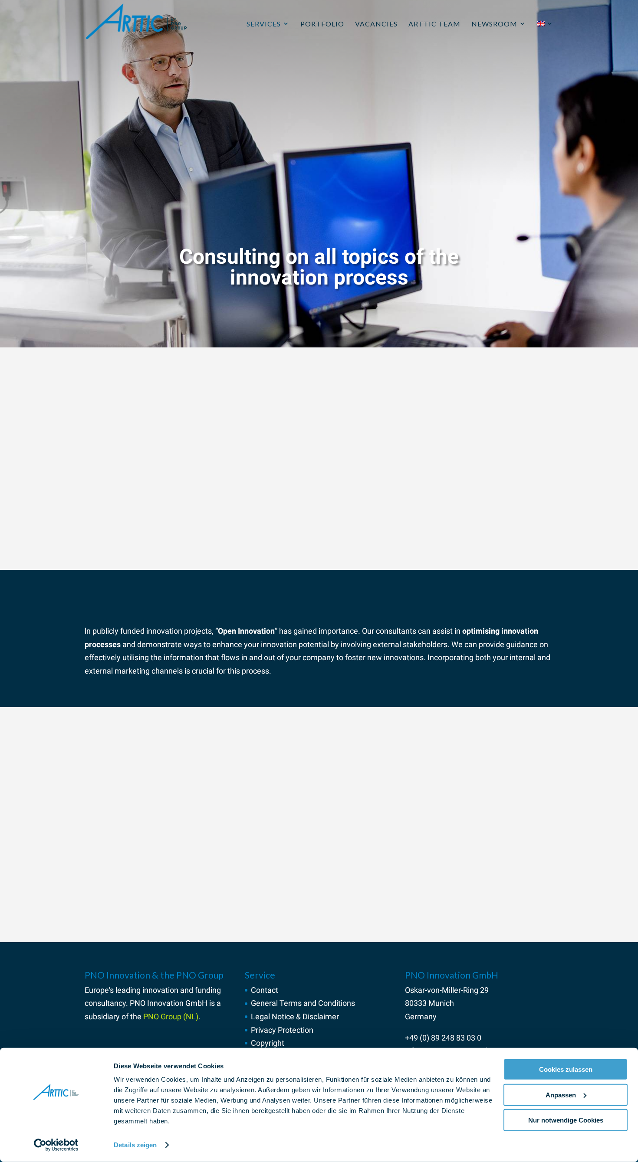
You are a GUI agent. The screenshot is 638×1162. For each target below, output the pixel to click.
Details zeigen (135, 1145)
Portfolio (322, 24)
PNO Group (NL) (170, 1016)
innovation (160, 990)
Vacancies (376, 24)
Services (264, 24)
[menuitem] (545, 34)
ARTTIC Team (434, 24)
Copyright (267, 1042)
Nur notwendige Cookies (565, 1120)
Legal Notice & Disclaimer (295, 1016)
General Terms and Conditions (303, 1003)
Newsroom (494, 24)
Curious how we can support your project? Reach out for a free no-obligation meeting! (229, 908)
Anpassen (561, 1094)
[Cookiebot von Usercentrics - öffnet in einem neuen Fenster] (56, 1145)
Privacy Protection (282, 1029)
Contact (264, 990)
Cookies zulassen (565, 1069)
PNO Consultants (194, 861)
